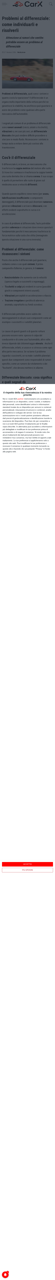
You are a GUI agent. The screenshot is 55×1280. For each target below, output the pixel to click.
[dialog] (27, 832)
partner (20, 399)
